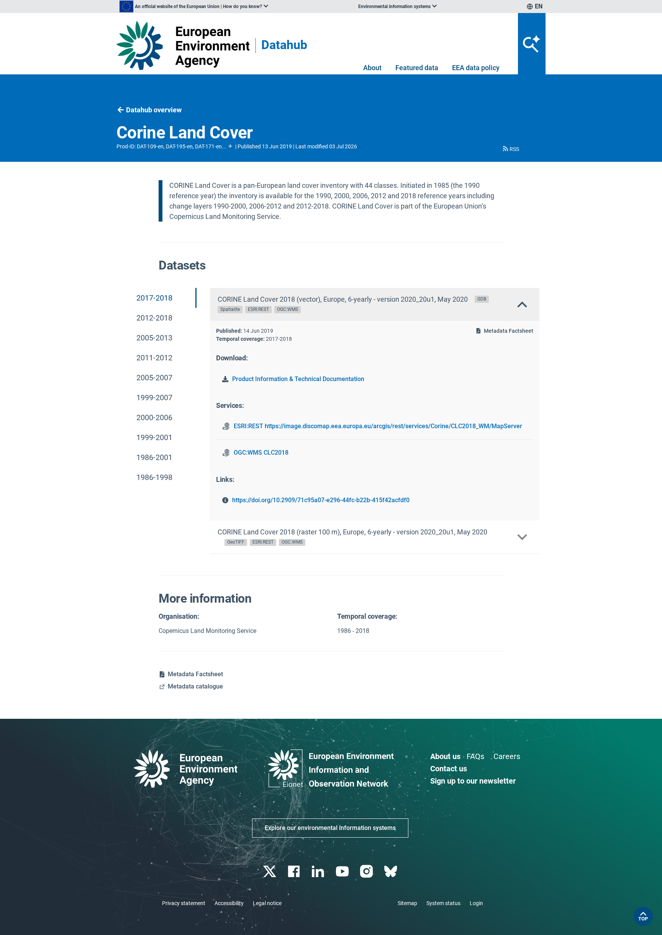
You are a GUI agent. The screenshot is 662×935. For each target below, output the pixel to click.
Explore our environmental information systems (330, 827)
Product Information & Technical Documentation (298, 379)
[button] (510, 149)
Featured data (416, 68)
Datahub (284, 45)
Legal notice (267, 903)
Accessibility (229, 903)
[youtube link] (343, 871)
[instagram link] (367, 871)
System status (443, 903)
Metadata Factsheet (508, 331)
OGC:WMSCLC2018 (261, 452)
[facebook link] (295, 871)
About (372, 68)
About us (445, 756)
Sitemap (407, 903)
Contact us (448, 768)
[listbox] (193, 6)
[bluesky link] (391, 871)
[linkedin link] (319, 871)
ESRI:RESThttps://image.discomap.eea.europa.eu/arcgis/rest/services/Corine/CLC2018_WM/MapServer (378, 426)
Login (476, 903)
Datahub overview (154, 110)
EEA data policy (476, 68)
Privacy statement (183, 903)
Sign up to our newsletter (473, 780)
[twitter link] (270, 871)
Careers (506, 756)
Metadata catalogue (195, 686)
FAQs (475, 756)
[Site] (182, 45)
